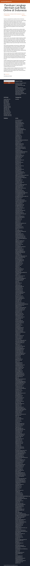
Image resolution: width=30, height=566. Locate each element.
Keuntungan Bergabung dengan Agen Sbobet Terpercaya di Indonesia (19, 91)
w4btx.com (17, 239)
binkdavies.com (18, 319)
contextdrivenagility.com (19, 342)
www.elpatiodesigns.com (19, 509)
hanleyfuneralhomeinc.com (20, 236)
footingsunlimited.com (19, 466)
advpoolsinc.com (18, 405)
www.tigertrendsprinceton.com (21, 450)
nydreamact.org (18, 154)
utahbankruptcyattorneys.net (20, 213)
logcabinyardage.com (19, 436)
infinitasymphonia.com (19, 327)
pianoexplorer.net (18, 499)
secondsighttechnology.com (20, 246)
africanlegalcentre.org (19, 328)
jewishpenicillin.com (19, 258)
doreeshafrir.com (18, 339)
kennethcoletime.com (19, 350)
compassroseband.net (19, 418)
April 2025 (5, 109)
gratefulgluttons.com (19, 288)
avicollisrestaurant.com (19, 401)
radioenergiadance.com (19, 169)
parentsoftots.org (18, 432)
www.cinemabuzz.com (19, 490)
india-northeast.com (19, 203)
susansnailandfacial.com (19, 448)
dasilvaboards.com (18, 311)
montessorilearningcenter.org (20, 521)
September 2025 (7, 107)
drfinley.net (17, 541)
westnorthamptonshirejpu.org (20, 177)
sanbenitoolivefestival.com (20, 292)
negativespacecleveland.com (20, 379)
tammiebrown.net (18, 360)
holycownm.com (18, 391)
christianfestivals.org (19, 366)
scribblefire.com (18, 273)
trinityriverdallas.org (19, 270)
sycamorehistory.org (19, 493)
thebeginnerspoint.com (19, 297)
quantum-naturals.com (19, 520)
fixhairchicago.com (18, 411)
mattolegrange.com (18, 363)
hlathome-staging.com (19, 250)
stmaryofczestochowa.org (20, 346)
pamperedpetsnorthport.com (20, 231)
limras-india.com (18, 121)
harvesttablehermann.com (20, 193)
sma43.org (17, 477)
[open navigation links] (28, 1)
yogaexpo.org (17, 274)
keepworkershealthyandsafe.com (21, 151)
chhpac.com (17, 551)
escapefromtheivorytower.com (20, 200)
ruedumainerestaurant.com (20, 332)
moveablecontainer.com (19, 182)
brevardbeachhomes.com (20, 199)
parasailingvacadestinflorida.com (21, 531)
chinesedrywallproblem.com (20, 382)
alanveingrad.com (18, 369)
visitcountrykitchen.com (19, 367)
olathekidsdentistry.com (19, 234)
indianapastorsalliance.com (20, 408)
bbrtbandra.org (18, 158)
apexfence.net (17, 562)
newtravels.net (18, 142)
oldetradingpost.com (19, 186)
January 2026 (6, 105)
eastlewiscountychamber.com (20, 307)
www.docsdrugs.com (19, 469)
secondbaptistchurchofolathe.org (21, 548)
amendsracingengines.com (20, 459)
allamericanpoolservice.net (20, 257)
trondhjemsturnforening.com (20, 516)
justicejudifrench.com (19, 347)
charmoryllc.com (18, 300)
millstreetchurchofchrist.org (20, 530)
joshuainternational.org (19, 446)
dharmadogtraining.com (19, 552)
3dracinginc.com (18, 301)
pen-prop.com (17, 449)
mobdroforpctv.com (19, 289)
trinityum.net (17, 502)
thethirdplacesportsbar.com (20, 504)
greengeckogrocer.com (19, 248)
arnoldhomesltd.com (19, 206)
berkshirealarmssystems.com (20, 223)
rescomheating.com (19, 555)
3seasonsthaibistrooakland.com (21, 272)
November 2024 (6, 115)
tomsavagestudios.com (19, 259)
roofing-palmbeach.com (19, 204)
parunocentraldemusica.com (6, 1)
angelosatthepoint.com (19, 407)
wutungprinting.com (19, 371)
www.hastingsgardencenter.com (21, 498)
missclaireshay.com (18, 120)
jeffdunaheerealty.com (19, 455)
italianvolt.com (18, 222)
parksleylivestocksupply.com (20, 278)
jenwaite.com (17, 538)
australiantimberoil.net (19, 190)
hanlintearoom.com (18, 535)
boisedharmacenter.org (19, 279)
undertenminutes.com (19, 133)
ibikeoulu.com (17, 343)
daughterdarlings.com (19, 126)
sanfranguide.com (18, 299)
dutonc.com (17, 361)
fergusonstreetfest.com (19, 523)
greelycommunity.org (19, 330)
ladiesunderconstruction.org (20, 188)
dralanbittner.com (18, 225)
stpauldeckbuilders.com (19, 465)
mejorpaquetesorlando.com (20, 237)
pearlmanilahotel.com (19, 162)
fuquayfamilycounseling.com (20, 546)
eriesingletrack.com (18, 230)
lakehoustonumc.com (19, 442)
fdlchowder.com (18, 471)
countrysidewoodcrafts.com (20, 147)
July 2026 (5, 100)
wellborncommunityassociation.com (22, 175)
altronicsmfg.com (18, 137)
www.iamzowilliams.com (19, 497)
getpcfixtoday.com (18, 157)
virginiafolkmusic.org (19, 263)
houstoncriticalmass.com (19, 302)
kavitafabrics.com (18, 389)
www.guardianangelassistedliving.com (22, 514)
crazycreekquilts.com (19, 318)
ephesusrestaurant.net (19, 505)
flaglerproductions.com (19, 314)
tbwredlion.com (18, 518)
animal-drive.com (18, 421)
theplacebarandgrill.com (19, 403)
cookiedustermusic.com (19, 387)
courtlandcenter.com (19, 398)
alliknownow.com (18, 306)
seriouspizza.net (18, 417)
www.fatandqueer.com (19, 462)
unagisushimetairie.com (19, 155)
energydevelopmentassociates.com (21, 196)
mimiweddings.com (18, 557)
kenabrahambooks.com (19, 321)
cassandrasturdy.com (19, 291)
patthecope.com (18, 415)
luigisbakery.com (18, 485)
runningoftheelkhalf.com (19, 453)
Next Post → (24, 15)
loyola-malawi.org (18, 282)
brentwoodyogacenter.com (20, 479)
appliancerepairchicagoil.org (20, 148)
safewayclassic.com (18, 145)
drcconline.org (18, 402)
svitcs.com (17, 416)
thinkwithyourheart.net (19, 212)
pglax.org (17, 377)
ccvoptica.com (18, 483)
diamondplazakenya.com (19, 517)
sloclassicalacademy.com (19, 309)
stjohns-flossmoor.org (19, 384)
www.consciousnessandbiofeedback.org (22, 496)
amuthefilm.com (18, 323)
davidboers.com (18, 437)
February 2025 (6, 112)
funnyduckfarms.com (19, 537)
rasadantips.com (18, 135)
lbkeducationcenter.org (19, 268)
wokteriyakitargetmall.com (20, 251)
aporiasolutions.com (19, 425)
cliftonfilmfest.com (18, 209)
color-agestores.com (19, 280)
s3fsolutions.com (18, 198)
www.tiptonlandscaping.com (20, 480)
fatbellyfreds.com (18, 507)
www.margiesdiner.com (19, 470)
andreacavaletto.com (19, 277)
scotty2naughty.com (19, 338)
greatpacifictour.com (19, 395)
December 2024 (6, 114)
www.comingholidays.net (19, 298)
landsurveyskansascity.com (20, 464)
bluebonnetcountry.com (19, 159)
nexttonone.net (18, 444)
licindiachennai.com (18, 124)
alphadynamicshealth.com (20, 533)
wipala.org (17, 281)
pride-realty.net (18, 532)
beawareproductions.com (20, 341)
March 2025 (6, 110)
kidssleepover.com (18, 141)
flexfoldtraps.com (18, 458)
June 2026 (5, 101)
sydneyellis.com (18, 253)
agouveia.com (17, 547)
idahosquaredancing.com (20, 217)
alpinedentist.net (18, 168)
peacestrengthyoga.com (19, 456)
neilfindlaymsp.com (18, 400)
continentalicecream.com (19, 316)
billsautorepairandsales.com (20, 519)
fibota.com (17, 511)
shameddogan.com (18, 431)
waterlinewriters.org (19, 430)
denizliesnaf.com (18, 412)
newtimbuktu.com (18, 136)
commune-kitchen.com (19, 322)
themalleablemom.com (19, 349)
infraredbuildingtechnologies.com (21, 192)
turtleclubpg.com (18, 394)
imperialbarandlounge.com (20, 210)
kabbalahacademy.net (19, 241)
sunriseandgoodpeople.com (20, 381)
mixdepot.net (17, 491)
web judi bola (7, 74)
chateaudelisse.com (18, 174)
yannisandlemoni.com (19, 226)
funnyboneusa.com (18, 386)
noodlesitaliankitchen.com (20, 152)
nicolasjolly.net (18, 326)
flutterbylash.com (18, 534)
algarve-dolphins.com (19, 368)
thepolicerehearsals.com (19, 305)
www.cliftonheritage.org (19, 476)
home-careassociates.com (20, 275)
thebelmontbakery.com (19, 144)
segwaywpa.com (18, 427)
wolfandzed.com (18, 487)
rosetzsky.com (18, 333)
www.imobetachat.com (19, 438)
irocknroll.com (18, 215)
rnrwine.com (17, 544)
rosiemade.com (18, 232)
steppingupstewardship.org (20, 482)
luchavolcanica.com (18, 390)
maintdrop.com (18, 163)
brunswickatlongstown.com (20, 353)
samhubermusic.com (19, 561)
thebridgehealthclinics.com (20, 429)
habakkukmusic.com (19, 443)
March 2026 (6, 102)
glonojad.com (17, 334)
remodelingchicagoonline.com (20, 478)
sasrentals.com (18, 245)
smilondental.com (18, 243)
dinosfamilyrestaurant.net (20, 191)
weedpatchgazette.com (19, 227)
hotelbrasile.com (18, 178)
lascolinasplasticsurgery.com (20, 475)
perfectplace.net (18, 271)
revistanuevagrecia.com (19, 335)
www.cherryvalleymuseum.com (21, 184)
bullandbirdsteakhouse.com (20, 473)
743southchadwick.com (19, 202)
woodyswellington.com (19, 506)
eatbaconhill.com (18, 138)
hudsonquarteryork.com (19, 510)
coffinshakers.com (18, 345)
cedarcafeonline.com (19, 130)
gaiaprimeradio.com (19, 359)
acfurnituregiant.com (19, 131)
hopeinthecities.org (18, 287)
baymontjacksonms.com (19, 375)
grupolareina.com (18, 183)
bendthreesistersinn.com (19, 383)
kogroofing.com (18, 167)
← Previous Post (7, 15)
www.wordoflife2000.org (19, 216)
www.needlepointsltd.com (20, 472)
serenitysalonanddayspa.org (20, 129)
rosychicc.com (18, 284)
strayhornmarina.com (19, 313)
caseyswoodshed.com (19, 410)
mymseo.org (17, 550)
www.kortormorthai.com (19, 461)
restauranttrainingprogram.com (21, 256)
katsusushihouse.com (19, 329)
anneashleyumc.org (18, 463)
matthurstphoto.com (19, 525)
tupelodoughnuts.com (19, 233)
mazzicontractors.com (19, 503)
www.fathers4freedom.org (20, 451)
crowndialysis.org (18, 254)
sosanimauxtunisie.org (19, 165)
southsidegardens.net (19, 500)
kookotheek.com (18, 170)
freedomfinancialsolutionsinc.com (21, 457)
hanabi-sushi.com (18, 486)
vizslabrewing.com (18, 224)
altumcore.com (18, 420)
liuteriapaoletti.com (18, 380)
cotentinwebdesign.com (19, 185)
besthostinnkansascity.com (20, 558)
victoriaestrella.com (18, 396)
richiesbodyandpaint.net (19, 123)
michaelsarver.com (18, 247)
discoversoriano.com (19, 295)
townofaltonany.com (19, 376)
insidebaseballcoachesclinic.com (21, 527)
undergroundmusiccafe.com (20, 560)
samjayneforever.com (19, 524)
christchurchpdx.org (19, 320)
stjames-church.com (19, 336)
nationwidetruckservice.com (20, 393)
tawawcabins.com (18, 218)
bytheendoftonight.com (19, 286)
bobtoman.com (18, 164)
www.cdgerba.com (18, 512)
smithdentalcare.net (19, 559)
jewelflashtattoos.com (19, 156)
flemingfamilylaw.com (19, 543)
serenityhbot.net (18, 445)
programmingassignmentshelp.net (21, 140)
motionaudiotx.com (18, 553)
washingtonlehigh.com (19, 484)
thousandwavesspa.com (19, 397)
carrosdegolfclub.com (19, 195)
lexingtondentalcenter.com (20, 252)
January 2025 (6, 113)
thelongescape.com (18, 362)
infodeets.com (18, 127)
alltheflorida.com (18, 526)
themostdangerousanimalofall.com (21, 304)
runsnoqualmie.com (19, 468)
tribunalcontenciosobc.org (20, 308)
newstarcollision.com (19, 244)
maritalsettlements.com (19, 373)
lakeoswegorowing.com (19, 545)
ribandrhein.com (18, 265)
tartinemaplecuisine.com (19, 354)
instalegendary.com (18, 150)
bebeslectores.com (18, 189)
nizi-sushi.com (17, 356)
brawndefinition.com (19, 315)
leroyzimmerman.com (19, 540)
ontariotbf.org (17, 149)
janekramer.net (18, 355)
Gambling (17, 99)
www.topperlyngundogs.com (20, 452)
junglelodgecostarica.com (20, 364)
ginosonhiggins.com (19, 370)
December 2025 (6, 106)
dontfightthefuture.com (19, 205)
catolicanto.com (18, 267)
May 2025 (5, 108)
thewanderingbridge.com (19, 348)
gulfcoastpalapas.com (19, 428)
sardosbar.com (18, 220)
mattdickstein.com (18, 439)
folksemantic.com (18, 219)
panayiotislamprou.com (19, 171)
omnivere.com (18, 134)
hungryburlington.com (19, 352)
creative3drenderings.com (20, 434)
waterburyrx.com (18, 404)
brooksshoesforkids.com (19, 423)
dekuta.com (17, 489)
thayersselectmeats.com (19, 424)
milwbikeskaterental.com (19, 374)
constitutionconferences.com (20, 414)
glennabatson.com (18, 312)
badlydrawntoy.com (18, 441)
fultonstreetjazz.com (19, 179)
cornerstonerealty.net (19, 494)
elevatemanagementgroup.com (21, 539)
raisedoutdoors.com (19, 211)
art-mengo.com (18, 357)
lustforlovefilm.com (18, 325)
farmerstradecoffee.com (19, 435)
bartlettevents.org (18, 181)
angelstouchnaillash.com (19, 240)
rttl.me (16, 554)
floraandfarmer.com (19, 197)
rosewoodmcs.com (18, 492)
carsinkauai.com (18, 528)
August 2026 (6, 99)
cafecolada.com (18, 294)
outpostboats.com (18, 285)
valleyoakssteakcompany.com (20, 409)
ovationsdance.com (18, 264)
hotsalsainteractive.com (19, 128)
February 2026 (6, 103)
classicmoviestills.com (19, 293)
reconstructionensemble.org (20, 388)
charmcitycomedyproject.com (20, 340)
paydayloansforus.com (19, 143)
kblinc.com (17, 229)
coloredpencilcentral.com (19, 208)
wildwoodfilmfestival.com (20, 176)
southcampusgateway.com (20, 172)
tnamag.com (17, 422)
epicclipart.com (18, 161)
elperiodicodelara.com (19, 122)
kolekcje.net (17, 266)
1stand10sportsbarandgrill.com (21, 238)
